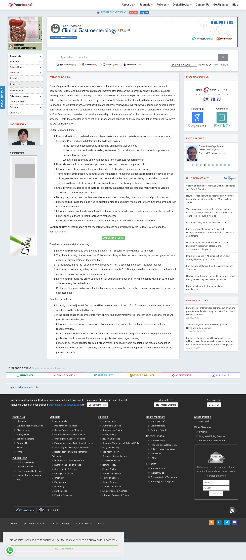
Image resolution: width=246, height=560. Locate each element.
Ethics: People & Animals (114, 491)
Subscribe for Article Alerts (30, 425)
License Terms (109, 421)
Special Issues (158, 440)
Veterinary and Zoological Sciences (71, 447)
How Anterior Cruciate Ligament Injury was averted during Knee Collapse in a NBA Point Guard (210, 278)
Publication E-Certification (212, 440)
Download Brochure (167, 405)
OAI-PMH (203, 432)
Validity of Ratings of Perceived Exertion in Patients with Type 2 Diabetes (210, 187)
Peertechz (20, 387)
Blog (235, 4)
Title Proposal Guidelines (163, 449)
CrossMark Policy (111, 460)
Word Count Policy (111, 473)
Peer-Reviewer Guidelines (29, 471)
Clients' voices (24, 430)
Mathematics (60, 491)
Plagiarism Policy (110, 447)
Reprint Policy (109, 469)
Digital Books (181, 4)
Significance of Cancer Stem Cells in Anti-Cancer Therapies (209, 268)
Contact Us (202, 4)
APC (19, 479)
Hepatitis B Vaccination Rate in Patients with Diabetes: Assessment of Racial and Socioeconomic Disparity (207, 246)
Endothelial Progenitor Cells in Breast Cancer (207, 222)
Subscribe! (216, 493)
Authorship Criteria (111, 425)
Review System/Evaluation (164, 477)
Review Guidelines (111, 439)
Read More (133, 13)
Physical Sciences (63, 495)
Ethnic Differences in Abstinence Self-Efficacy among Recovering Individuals (208, 258)
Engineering (60, 482)
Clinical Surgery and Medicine (68, 430)
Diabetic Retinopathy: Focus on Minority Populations (205, 288)
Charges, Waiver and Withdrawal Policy (121, 443)
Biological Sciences (63, 473)
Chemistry (59, 478)
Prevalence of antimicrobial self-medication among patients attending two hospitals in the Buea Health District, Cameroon (210, 313)
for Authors (15, 78)
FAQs (19, 452)
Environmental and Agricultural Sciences (73, 443)
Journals (145, 4)
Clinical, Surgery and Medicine (63, 37)
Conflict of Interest (111, 486)
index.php (34, 387)
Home (14, 523)
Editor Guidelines (25, 466)
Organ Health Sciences (65, 469)
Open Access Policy (112, 430)
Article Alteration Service (29, 475)
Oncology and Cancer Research (69, 439)
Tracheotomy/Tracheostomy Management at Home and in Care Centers (207, 328)
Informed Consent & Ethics (115, 495)
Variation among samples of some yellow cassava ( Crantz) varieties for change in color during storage (209, 212)
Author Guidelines (25, 462)
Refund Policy (109, 465)
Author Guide (157, 473)
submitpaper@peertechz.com (65, 404)
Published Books (159, 468)
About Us (128, 4)
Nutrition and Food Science (67, 465)
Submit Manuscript (60, 523)
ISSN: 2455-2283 (222, 22)
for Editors (15, 84)
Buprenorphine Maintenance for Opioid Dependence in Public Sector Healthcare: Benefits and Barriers (210, 232)
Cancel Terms (109, 482)
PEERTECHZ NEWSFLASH (114, 12)
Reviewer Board (158, 430)
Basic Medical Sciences (65, 425)
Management (23, 434)
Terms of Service (110, 478)
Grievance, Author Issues (114, 456)
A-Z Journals (60, 421)
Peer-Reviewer (16, 90)
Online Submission (98, 405)
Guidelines (156, 453)
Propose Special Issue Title (164, 445)
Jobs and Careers (25, 439)
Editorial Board (158, 425)
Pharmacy (59, 486)
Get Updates (220, 4)
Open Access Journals (34, 523)
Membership (205, 421)
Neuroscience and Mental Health (70, 434)
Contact (102, 523)
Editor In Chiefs (158, 421)
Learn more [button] (111, 540)
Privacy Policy (109, 434)
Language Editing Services (212, 436)
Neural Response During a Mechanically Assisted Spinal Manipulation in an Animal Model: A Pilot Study (210, 199)
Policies (162, 4)
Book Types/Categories (163, 481)
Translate (223, 64)
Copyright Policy (110, 452)
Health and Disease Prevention (69, 460)
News (19, 447)
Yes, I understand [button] (63, 548)
